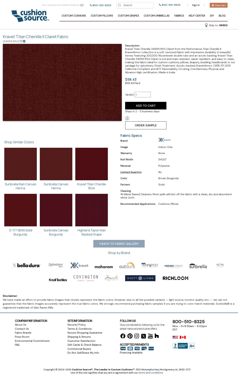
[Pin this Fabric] (24, 41)
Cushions (74, 15)
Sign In (196, 5)
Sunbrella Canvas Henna (56, 186)
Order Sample (146, 125)
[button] (216, 25)
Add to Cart (146, 106)
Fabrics (179, 15)
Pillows (102, 15)
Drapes (128, 15)
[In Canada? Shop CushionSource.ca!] (183, 339)
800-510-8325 (102, 5)
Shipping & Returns (79, 336)
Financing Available (131, 352)
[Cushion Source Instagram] (136, 336)
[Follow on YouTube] (150, 336)
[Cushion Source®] (30, 20)
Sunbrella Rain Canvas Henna (20, 186)
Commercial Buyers (79, 348)
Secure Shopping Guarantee (84, 332)
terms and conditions (151, 372)
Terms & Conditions (79, 328)
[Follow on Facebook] (123, 336)
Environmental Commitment (32, 340)
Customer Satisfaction (81, 340)
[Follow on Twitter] (143, 336)
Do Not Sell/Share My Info (83, 352)
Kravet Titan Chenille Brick (91, 186)
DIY (212, 15)
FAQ (17, 344)
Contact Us (22, 328)
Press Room (22, 336)
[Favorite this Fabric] (21, 41)
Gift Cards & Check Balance (84, 344)
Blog (222, 15)
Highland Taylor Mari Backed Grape (92, 232)
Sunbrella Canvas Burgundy (56, 232)
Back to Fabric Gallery (120, 244)
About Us (20, 324)
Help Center (197, 15)
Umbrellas (157, 15)
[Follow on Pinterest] (130, 336)
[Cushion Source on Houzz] (157, 336)
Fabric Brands (23, 332)
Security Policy (76, 324)
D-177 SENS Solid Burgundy (20, 232)
